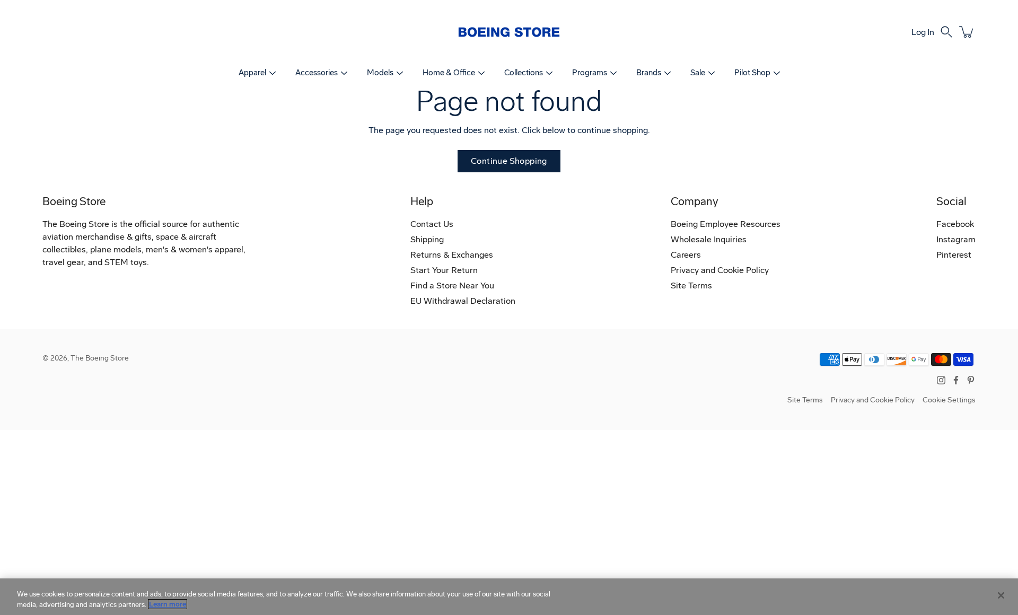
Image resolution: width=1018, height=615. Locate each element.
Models (380, 72)
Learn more (167, 604)
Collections (523, 72)
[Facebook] (956, 380)
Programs (589, 72)
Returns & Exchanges (451, 255)
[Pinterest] (971, 380)
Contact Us (431, 224)
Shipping (427, 239)
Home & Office (449, 72)
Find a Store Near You (452, 285)
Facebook (955, 224)
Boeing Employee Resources (725, 224)
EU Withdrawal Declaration (462, 301)
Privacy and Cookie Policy (720, 270)
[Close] (1001, 595)
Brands (648, 72)
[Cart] (967, 31)
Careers (686, 255)
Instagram (956, 239)
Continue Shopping (509, 161)
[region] (509, 596)
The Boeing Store (100, 358)
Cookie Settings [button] (949, 400)
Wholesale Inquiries (709, 239)
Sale (697, 72)
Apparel (252, 72)
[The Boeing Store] (509, 32)
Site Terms (691, 285)
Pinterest (953, 255)
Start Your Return (444, 270)
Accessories (316, 72)
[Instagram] (941, 380)
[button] (946, 32)
